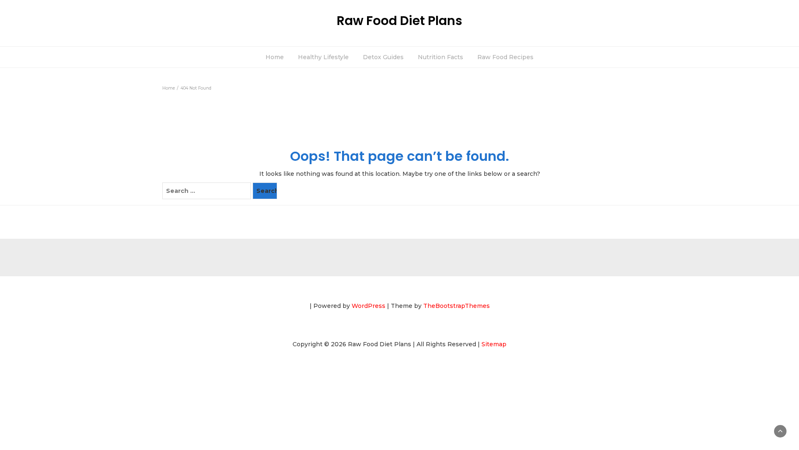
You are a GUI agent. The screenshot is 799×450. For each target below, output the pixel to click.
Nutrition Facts (440, 57)
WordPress (368, 306)
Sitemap (493, 344)
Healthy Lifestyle (323, 57)
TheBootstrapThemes (456, 306)
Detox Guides (383, 57)
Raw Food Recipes (505, 57)
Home (275, 57)
